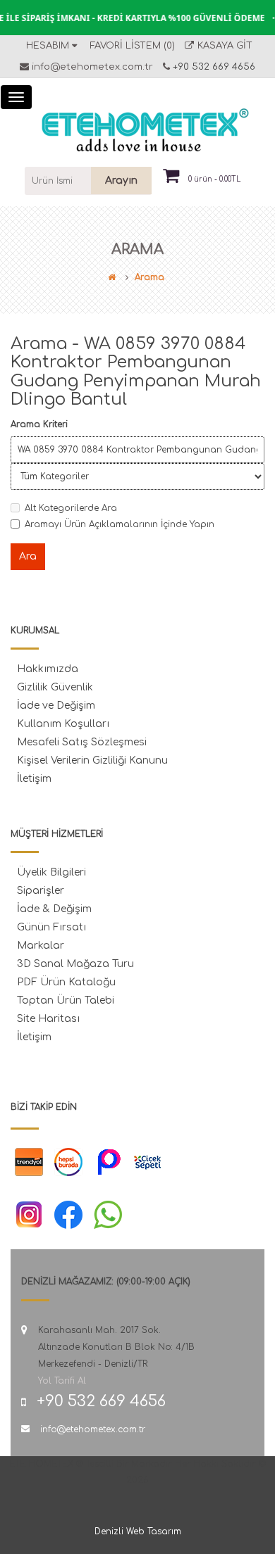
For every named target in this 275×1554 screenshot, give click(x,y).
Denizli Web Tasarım (137, 1531)
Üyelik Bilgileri (51, 872)
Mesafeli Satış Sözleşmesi (82, 742)
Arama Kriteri (39, 424)
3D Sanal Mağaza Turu (75, 964)
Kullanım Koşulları (63, 724)
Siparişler (40, 890)
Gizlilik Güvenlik (55, 687)
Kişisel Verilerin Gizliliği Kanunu (92, 760)
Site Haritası (48, 1018)
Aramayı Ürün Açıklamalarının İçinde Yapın (119, 524)
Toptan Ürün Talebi (65, 1000)
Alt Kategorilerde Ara (71, 508)
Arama (149, 277)
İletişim (34, 778)
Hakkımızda (47, 669)
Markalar (40, 945)
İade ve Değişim (56, 705)
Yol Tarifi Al (62, 1381)
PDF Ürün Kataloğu (66, 982)
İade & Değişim (54, 909)
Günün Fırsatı (51, 927)
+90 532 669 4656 (212, 67)
